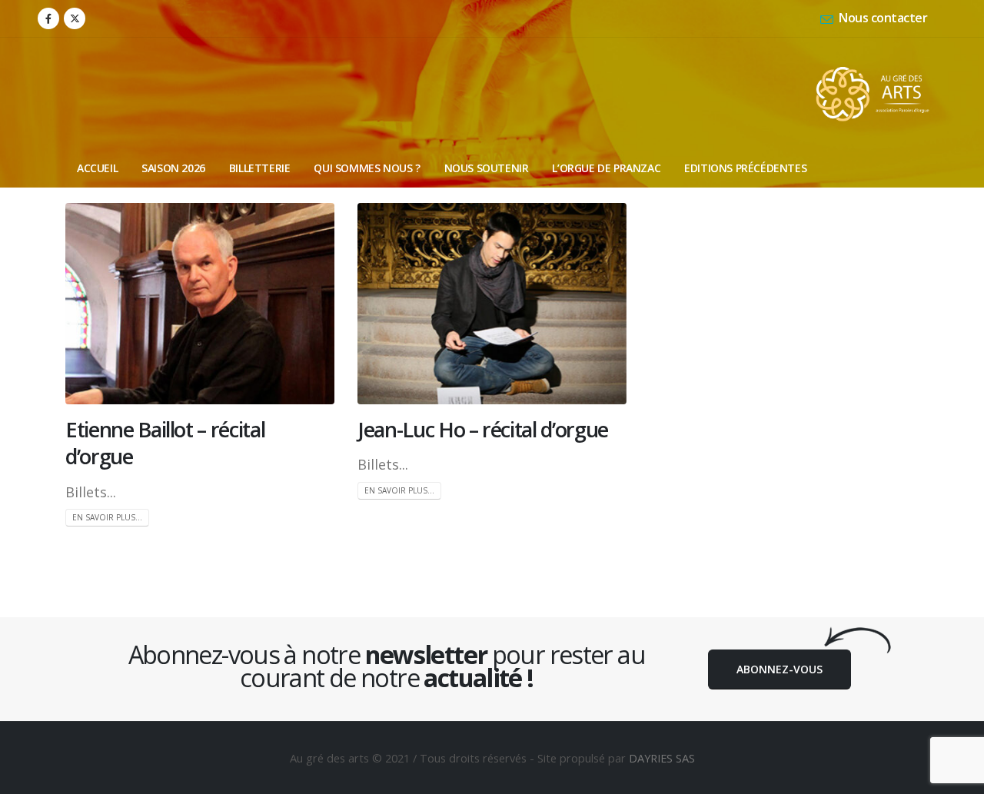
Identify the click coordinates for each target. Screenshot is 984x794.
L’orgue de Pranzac (606, 168)
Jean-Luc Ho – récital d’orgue (482, 429)
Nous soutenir (486, 168)
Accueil (97, 168)
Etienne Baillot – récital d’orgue (164, 442)
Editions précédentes (745, 168)
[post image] (199, 304)
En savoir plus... (107, 517)
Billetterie (260, 168)
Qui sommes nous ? (367, 168)
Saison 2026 (173, 168)
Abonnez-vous (779, 669)
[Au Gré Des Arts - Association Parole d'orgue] (872, 93)
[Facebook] (48, 18)
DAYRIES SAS (662, 758)
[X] (74, 18)
